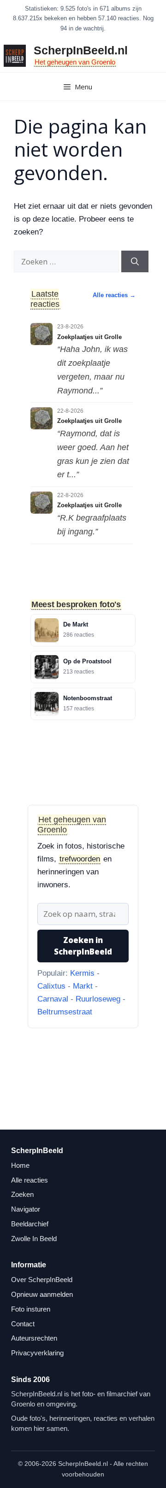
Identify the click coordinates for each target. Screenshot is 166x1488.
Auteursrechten (34, 1338)
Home (20, 1165)
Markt (83, 986)
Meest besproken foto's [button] (76, 604)
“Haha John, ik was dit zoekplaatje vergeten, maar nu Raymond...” (92, 370)
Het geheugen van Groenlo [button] (75, 62)
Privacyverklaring (37, 1353)
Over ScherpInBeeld (41, 1279)
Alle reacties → (114, 295)
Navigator (25, 1209)
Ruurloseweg (98, 999)
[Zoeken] (134, 262)
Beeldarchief (29, 1224)
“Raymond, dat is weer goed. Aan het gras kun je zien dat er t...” (93, 454)
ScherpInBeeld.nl (81, 50)
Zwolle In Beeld (34, 1238)
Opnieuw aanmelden (42, 1294)
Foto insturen (30, 1309)
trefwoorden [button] (79, 859)
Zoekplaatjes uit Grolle (89, 337)
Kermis (82, 973)
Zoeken (22, 1194)
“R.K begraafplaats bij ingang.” (91, 524)
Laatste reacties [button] (44, 299)
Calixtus (51, 986)
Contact (23, 1324)
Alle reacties (29, 1180)
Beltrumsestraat (64, 1012)
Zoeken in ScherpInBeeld (83, 946)
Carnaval (52, 999)
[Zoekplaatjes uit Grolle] (41, 334)
